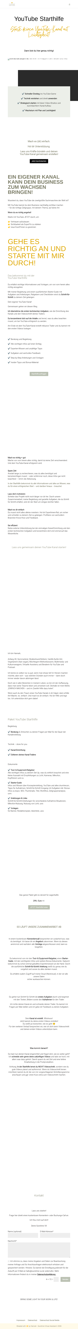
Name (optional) (14, 1231)
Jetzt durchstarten (39, 161)
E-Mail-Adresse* (46, 1231)
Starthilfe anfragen (38, 374)
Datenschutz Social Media (49, 1320)
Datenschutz (32, 1320)
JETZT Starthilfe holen (39, 907)
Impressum (20, 1320)
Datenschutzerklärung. (46, 1274)
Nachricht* (12, 1241)
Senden (65, 1279)
